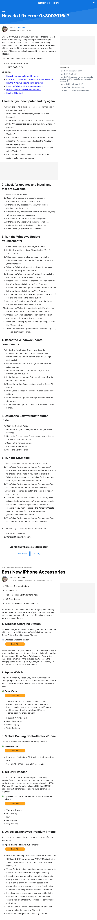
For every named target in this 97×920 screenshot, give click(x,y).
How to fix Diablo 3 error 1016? (71, 84)
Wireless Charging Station (17, 586)
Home (4, 11)
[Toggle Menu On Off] (2, 3)
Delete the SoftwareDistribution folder (23, 89)
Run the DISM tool (14, 93)
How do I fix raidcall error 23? (71, 71)
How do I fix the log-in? (68, 74)
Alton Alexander (19, 27)
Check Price (15, 644)
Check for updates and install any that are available (29, 79)
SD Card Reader (12, 599)
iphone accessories (25, 567)
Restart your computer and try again (22, 76)
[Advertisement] (29, 171)
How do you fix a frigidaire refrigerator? (75, 90)
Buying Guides (12, 567)
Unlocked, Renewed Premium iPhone (21, 603)
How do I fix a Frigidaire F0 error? (72, 87)
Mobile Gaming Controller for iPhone (21, 595)
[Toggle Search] (94, 3)
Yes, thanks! (22, 554)
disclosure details (14, 618)
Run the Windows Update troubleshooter (24, 83)
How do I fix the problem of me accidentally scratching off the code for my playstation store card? (76, 79)
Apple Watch (11, 590)
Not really (36, 554)
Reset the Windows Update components (24, 86)
